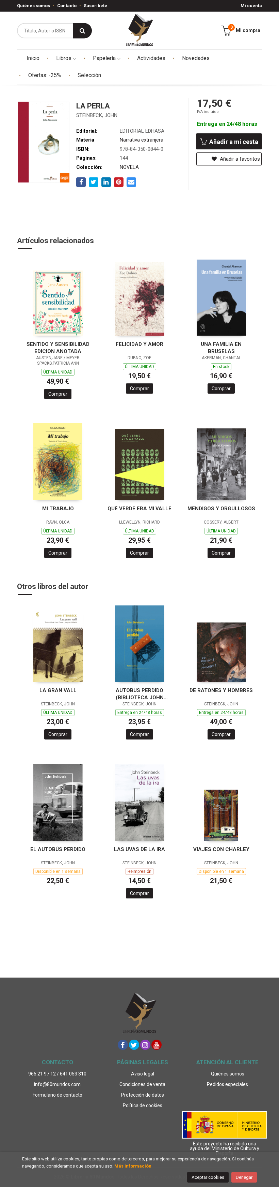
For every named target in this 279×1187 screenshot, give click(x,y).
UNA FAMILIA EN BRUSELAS (221, 347)
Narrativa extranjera (141, 140)
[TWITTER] (134, 1045)
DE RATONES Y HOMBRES (221, 690)
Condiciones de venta (142, 1084)
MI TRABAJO (58, 508)
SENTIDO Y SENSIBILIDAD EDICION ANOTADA (58, 347)
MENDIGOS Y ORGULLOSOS (221, 508)
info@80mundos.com (57, 1084)
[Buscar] (82, 30)
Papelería (105, 58)
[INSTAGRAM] (145, 1045)
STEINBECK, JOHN (96, 115)
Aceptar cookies (208, 1177)
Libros (64, 58)
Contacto (67, 5)
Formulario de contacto (57, 1095)
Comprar (57, 394)
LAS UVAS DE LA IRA (139, 849)
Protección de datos (142, 1095)
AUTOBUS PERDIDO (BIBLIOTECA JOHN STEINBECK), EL (140, 694)
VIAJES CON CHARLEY (221, 849)
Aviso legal (142, 1073)
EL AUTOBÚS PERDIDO (57, 849)
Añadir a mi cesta (233, 141)
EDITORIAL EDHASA (142, 131)
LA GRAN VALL (58, 690)
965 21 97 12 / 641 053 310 (57, 1073)
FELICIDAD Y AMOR (139, 344)
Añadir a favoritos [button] (239, 159)
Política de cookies (142, 1105)
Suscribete (95, 5)
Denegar (244, 1177)
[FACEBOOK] (123, 1045)
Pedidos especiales (227, 1084)
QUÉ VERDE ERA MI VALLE (139, 508)
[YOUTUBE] (156, 1045)
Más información (132, 1166)
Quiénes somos (33, 5)
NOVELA (129, 167)
